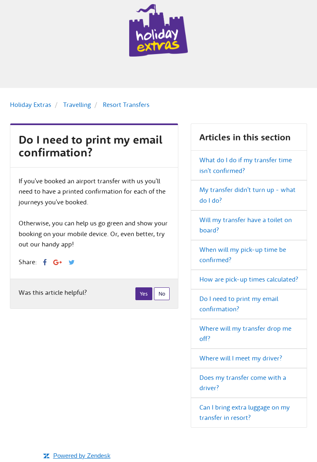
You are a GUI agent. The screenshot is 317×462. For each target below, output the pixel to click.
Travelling (77, 104)
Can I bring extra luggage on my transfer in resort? (244, 412)
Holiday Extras (30, 104)
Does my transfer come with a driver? (242, 382)
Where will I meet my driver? (240, 358)
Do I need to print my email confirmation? (238, 303)
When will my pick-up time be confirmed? (242, 254)
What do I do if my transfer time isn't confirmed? (245, 165)
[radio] (143, 294)
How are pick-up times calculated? (248, 279)
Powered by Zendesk (82, 455)
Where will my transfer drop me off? (245, 333)
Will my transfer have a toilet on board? (245, 225)
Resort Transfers (126, 104)
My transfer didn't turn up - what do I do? (247, 194)
